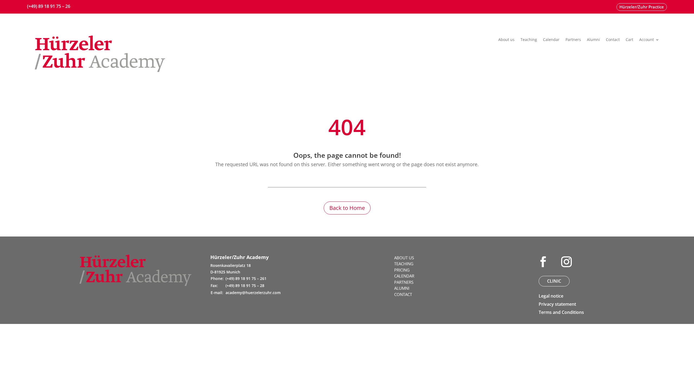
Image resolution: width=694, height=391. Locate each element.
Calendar (551, 40)
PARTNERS (403, 282)
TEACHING (403, 263)
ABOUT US (404, 257)
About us (506, 40)
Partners (573, 40)
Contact (613, 40)
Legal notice (551, 296)
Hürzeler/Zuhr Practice (641, 7)
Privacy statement (557, 304)
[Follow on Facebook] (543, 261)
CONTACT (403, 294)
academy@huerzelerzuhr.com (253, 292)
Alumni (593, 40)
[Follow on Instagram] (566, 261)
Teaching (528, 40)
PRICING (402, 270)
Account (646, 40)
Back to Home (347, 208)
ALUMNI (401, 288)
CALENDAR (404, 276)
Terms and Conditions (561, 312)
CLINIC (554, 281)
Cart (629, 40)
